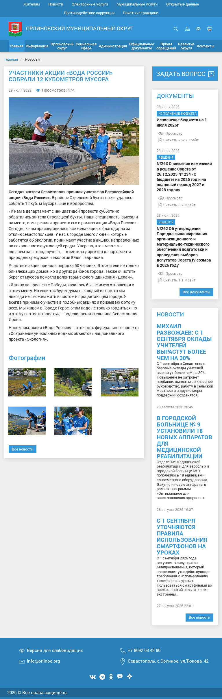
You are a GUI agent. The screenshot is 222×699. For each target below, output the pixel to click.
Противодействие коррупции (89, 12)
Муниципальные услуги (137, 4)
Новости (55, 4)
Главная (11, 59)
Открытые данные (182, 4)
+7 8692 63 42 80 (144, 650)
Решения (165, 157)
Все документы (196, 291)
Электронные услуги (90, 4)
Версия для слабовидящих (55, 650)
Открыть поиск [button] (176, 31)
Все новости (22, 449)
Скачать (170, 140)
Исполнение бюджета (177, 113)
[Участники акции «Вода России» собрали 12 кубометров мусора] (27, 382)
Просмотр (174, 133)
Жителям (31, 4)
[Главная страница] (15, 28)
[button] (37, 46)
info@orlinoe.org (43, 661)
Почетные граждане (140, 12)
